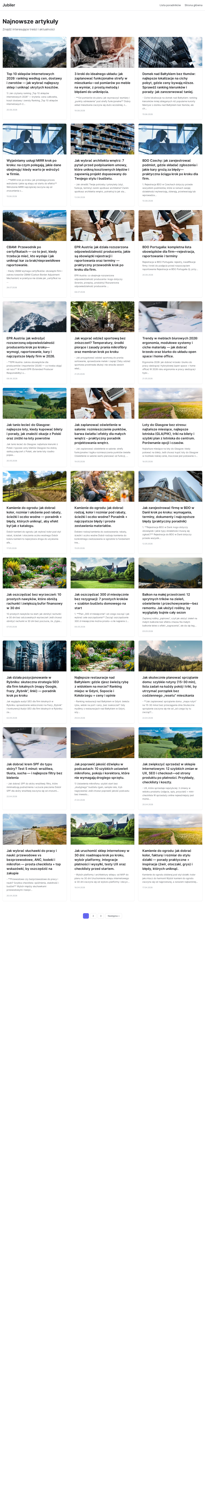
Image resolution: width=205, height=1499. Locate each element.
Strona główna (193, 5)
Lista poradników (170, 5)
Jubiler (9, 5)
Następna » (114, 916)
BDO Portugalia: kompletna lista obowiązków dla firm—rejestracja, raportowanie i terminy (168, 251)
